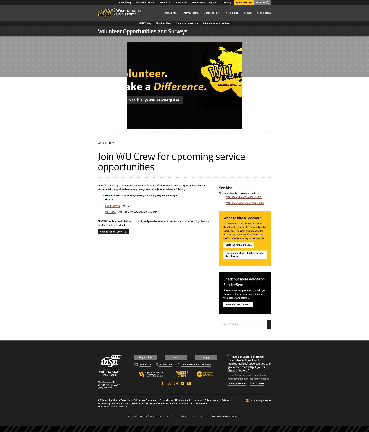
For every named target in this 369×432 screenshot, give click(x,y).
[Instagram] (176, 383)
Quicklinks (241, 2)
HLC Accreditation (199, 403)
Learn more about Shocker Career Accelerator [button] (244, 255)
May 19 (109, 199)
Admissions (191, 12)
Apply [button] (206, 357)
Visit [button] (176, 357)
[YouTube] (182, 383)
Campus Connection (187, 23)
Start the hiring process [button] (239, 245)
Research (165, 2)
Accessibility (104, 403)
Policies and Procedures (146, 400)
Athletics (233, 12)
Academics (171, 12)
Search (260, 2)
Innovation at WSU (146, 2)
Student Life (212, 12)
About (248, 12)
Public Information (121, 403)
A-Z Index (102, 400)
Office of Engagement (113, 185)
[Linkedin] (189, 383)
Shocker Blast (163, 23)
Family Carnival (112, 206)
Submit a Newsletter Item (216, 23)
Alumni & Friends (237, 383)
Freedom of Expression (120, 400)
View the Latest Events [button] (238, 304)
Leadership (125, 2)
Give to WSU (198, 2)
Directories (181, 2)
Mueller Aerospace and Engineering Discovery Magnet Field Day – (141, 195)
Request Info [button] (146, 357)
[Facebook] (162, 383)
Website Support (140, 403)
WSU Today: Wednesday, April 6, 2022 (245, 203)
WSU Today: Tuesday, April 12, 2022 (244, 197)
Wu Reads (110, 212)
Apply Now (264, 12)
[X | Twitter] (169, 383)
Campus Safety (220, 400)
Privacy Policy (166, 400)
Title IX (208, 400)
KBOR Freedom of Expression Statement (169, 403)
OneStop (226, 2)
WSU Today (145, 23)
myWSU (213, 2)
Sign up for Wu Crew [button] (111, 231)
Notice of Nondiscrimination (189, 400)
